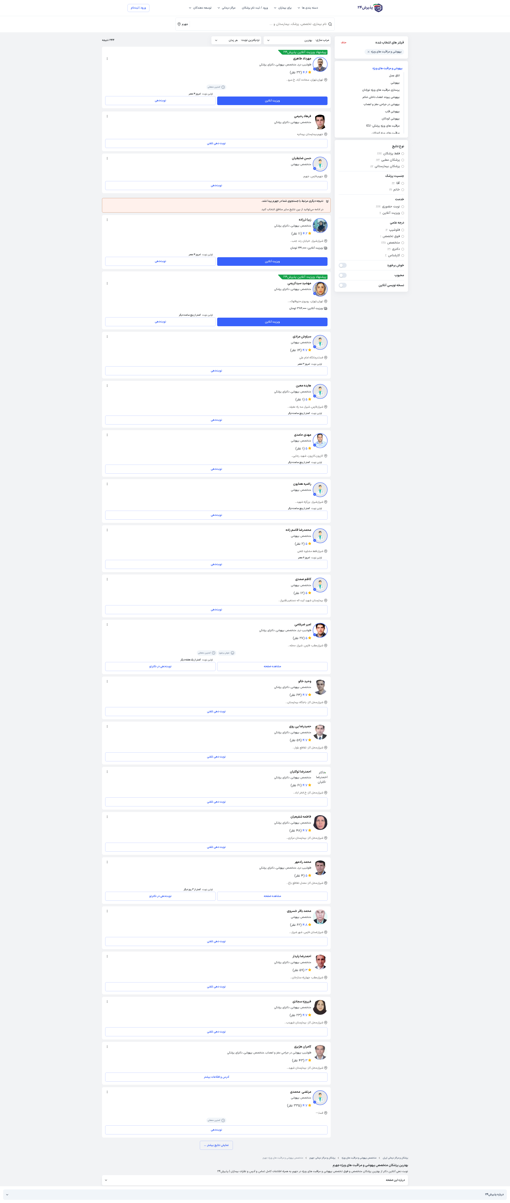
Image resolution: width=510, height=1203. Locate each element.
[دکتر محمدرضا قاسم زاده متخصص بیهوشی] (320, 535)
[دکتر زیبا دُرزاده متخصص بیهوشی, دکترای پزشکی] (320, 225)
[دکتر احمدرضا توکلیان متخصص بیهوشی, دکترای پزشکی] (320, 777)
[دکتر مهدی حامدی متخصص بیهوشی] (320, 440)
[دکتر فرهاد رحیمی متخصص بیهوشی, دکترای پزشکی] (320, 122)
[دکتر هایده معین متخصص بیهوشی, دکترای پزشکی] (320, 391)
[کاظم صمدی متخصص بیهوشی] (320, 585)
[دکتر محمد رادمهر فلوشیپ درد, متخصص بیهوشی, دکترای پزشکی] (320, 867)
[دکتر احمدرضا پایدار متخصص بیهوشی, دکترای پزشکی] (320, 962)
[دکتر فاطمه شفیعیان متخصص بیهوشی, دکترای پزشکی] (320, 822)
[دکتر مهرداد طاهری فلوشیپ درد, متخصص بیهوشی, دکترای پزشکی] (320, 64)
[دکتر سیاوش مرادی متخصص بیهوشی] (320, 342)
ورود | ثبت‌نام (138, 8)
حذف (343, 42)
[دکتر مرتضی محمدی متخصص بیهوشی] (320, 1097)
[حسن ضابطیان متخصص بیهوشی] (320, 164)
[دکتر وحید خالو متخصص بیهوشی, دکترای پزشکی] (320, 687)
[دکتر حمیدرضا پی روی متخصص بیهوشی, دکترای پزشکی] (320, 732)
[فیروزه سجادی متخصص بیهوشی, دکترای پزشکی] (320, 1007)
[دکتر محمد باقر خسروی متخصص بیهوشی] (320, 916)
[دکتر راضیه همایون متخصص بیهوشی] (320, 489)
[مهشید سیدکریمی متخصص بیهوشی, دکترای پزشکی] (320, 289)
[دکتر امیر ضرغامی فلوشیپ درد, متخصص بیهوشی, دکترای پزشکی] (320, 630)
